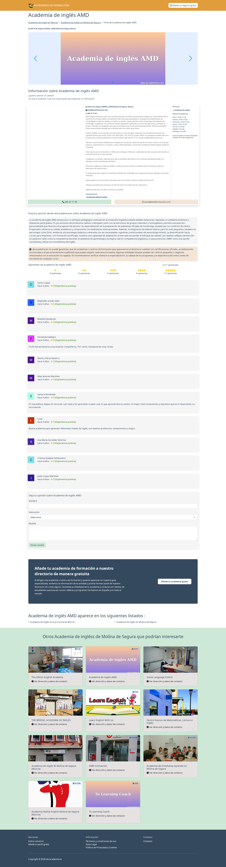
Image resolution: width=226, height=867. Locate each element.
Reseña (32, 523)
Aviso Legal (91, 844)
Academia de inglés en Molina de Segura (136, 622)
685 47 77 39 (70, 201)
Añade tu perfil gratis (38, 844)
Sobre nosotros (36, 841)
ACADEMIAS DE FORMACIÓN (51, 5)
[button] (113, 82)
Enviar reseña (37, 545)
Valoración (34, 512)
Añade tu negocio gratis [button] (184, 5)
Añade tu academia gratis (174, 581)
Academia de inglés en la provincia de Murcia (52, 622)
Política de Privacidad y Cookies (101, 847)
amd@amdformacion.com (157, 201)
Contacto (147, 841)
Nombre (33, 500)
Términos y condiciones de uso (101, 841)
